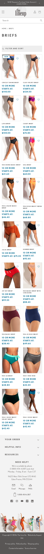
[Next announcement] (39, 3)
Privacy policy (10, 544)
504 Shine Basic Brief (11, 165)
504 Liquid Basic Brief (9, 207)
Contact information (16, 548)
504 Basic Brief (8, 334)
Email (14, 489)
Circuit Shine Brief (10, 82)
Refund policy (21, 544)
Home (4, 28)
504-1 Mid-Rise (29, 376)
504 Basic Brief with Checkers (32, 292)
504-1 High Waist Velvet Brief (9, 418)
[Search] (41, 20)
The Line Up (22, 535)
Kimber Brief (28, 249)
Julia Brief (6, 249)
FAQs (30, 489)
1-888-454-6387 (24, 495)
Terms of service (30, 548)
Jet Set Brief (7, 291)
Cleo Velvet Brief (30, 82)
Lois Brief (6, 123)
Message (22, 489)
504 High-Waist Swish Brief (32, 207)
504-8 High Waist (30, 334)
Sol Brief (27, 165)
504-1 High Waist (30, 417)
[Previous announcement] (4, 3)
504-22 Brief (7, 376)
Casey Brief (28, 123)
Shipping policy (33, 544)
